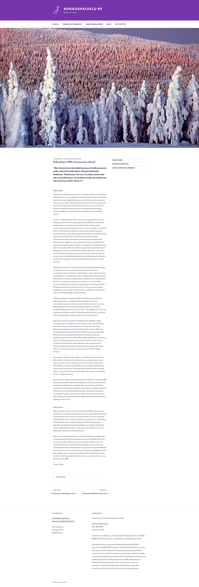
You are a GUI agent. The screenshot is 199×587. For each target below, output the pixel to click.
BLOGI (109, 24)
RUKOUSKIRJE (117, 160)
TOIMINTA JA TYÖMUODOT (72, 24)
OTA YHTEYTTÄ (120, 24)
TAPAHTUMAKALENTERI (94, 24)
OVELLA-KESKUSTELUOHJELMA (123, 168)
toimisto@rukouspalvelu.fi (61, 518)
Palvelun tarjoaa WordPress (59, 582)
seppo (79, 159)
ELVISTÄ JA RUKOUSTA (120, 164)
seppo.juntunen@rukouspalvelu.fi (63, 521)
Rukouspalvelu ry (83, 9)
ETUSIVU (55, 24)
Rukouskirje (61, 477)
